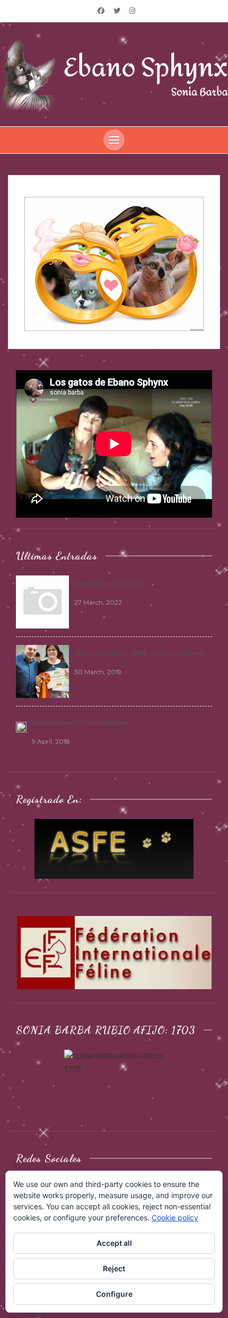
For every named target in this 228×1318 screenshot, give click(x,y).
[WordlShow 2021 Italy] (42, 601)
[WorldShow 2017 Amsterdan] (21, 726)
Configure (114, 1293)
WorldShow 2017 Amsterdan (80, 722)
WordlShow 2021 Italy (110, 583)
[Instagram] (132, 10)
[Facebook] (101, 10)
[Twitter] (116, 10)
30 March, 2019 (97, 672)
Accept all (114, 1242)
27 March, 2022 (98, 602)
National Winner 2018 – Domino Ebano (139, 653)
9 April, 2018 (51, 741)
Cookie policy (175, 1217)
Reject (114, 1268)
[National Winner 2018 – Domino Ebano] (42, 670)
